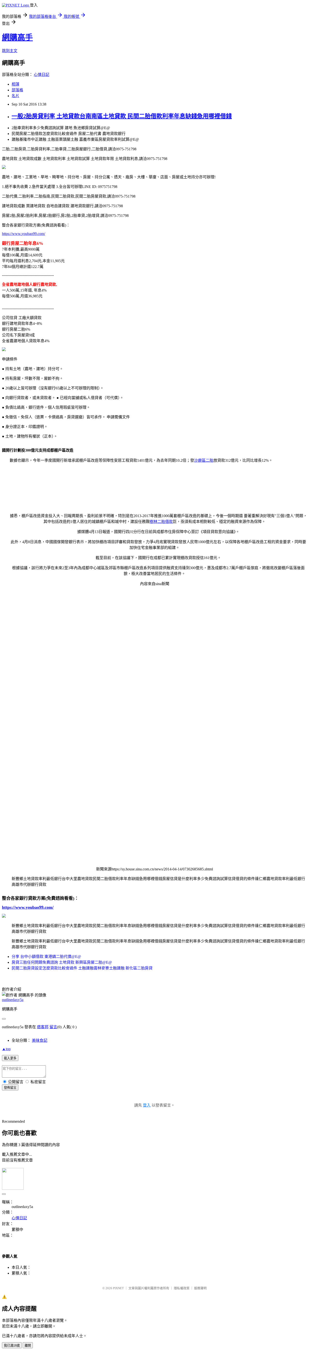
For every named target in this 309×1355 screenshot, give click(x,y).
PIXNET (118, 1288)
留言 (53, 1027)
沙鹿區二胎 (203, 460)
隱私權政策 (182, 1288)
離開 (28, 1345)
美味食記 (39, 1040)
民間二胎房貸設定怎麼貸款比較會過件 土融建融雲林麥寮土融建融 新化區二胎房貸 (82, 968)
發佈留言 (10, 1087)
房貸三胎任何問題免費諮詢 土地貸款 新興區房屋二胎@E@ (62, 962)
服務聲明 (200, 1288)
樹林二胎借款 (161, 522)
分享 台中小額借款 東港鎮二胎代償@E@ (46, 957)
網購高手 (17, 37)
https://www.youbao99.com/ (23, 234)
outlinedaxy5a (12, 1000)
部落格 (17, 90)
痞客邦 (43, 1027)
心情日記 (41, 75)
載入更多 (10, 1058)
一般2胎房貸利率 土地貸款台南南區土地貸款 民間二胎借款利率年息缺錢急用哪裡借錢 (122, 116)
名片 (15, 96)
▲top (6, 1049)
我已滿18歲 (12, 1345)
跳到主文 (9, 51)
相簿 (15, 84)
